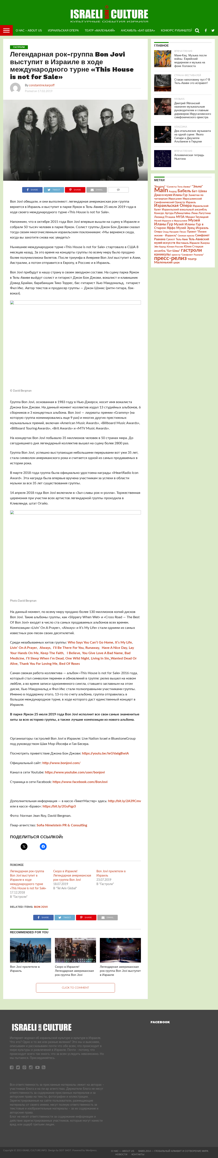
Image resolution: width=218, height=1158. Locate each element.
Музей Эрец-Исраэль (192, 228)
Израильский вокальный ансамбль (184, 209)
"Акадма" (159, 186)
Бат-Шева (199, 191)
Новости (121, 1154)
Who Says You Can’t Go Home (90, 642)
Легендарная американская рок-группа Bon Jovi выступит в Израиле (120, 970)
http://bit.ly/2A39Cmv (124, 801)
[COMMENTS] (118, 188)
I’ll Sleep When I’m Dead (45, 658)
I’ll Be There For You (68, 647)
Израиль (191, 202)
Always (45, 647)
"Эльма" (197, 186)
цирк (176, 262)
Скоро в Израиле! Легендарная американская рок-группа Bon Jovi (72, 875)
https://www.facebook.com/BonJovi (80, 782)
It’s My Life (123, 642)
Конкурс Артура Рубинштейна (172, 213)
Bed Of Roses (69, 663)
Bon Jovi (41, 906)
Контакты (138, 1154)
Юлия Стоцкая (193, 246)
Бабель (184, 191)
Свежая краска (186, 235)
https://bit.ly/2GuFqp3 (59, 806)
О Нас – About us (29, 30)
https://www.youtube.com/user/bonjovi (75, 772)
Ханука (205, 243)
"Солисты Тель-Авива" (178, 187)
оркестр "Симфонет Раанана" (188, 255)
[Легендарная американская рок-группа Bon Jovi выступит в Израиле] (120, 961)
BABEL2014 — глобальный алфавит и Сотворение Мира (173, 1151)
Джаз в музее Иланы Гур (171, 195)
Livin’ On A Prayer (23, 647)
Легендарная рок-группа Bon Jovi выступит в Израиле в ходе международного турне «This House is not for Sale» (28, 880)
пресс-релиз (170, 258)
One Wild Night (77, 658)
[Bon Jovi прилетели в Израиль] (30, 961)
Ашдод (173, 191)
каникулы (162, 254)
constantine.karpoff (41, 85)
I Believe (73, 653)
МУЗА (180, 217)
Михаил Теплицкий (196, 217)
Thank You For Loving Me (38, 663)
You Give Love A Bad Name (102, 653)
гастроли (191, 250)
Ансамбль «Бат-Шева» (138, 30)
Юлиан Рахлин (175, 247)
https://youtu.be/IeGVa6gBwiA (105, 753)
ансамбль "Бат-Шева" (167, 251)
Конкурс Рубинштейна (178, 30)
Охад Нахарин (171, 232)
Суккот (170, 239)
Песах (182, 232)
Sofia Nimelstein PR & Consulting (62, 825)
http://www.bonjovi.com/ (61, 763)
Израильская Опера (63, 30)
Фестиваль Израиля (187, 243)
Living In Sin (100, 658)
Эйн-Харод (160, 247)
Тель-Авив (182, 239)
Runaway (92, 647)
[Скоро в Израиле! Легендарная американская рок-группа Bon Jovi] (75, 961)
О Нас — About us (122, 1151)
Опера (158, 232)
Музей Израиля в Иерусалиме (170, 221)
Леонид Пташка (164, 217)
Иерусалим (175, 198)
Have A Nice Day (114, 647)
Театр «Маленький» (100, 30)
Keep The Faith (51, 653)
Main (161, 190)
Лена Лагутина (201, 213)
